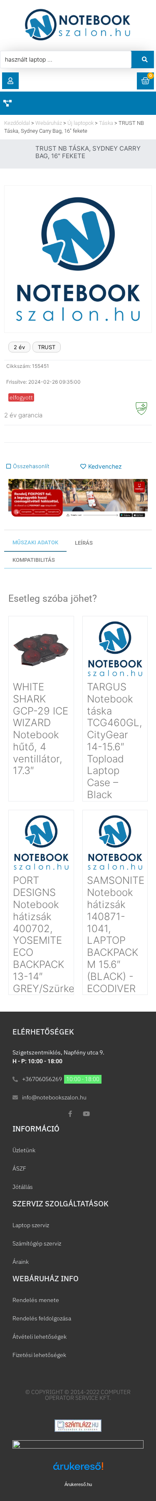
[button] (10, 80)
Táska (106, 123)
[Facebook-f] (70, 1114)
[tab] (35, 543)
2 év (19, 347)
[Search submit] (145, 59)
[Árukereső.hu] (78, 1470)
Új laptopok (80, 123)
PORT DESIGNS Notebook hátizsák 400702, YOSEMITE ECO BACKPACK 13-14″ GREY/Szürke (43, 934)
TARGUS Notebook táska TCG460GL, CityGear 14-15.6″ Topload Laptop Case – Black (114, 741)
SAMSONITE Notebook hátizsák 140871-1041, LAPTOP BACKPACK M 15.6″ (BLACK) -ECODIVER (115, 934)
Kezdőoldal (17, 123)
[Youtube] (86, 1114)
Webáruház (48, 123)
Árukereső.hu (78, 1484)
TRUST (46, 347)
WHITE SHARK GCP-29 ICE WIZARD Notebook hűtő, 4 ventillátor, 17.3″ (40, 729)
